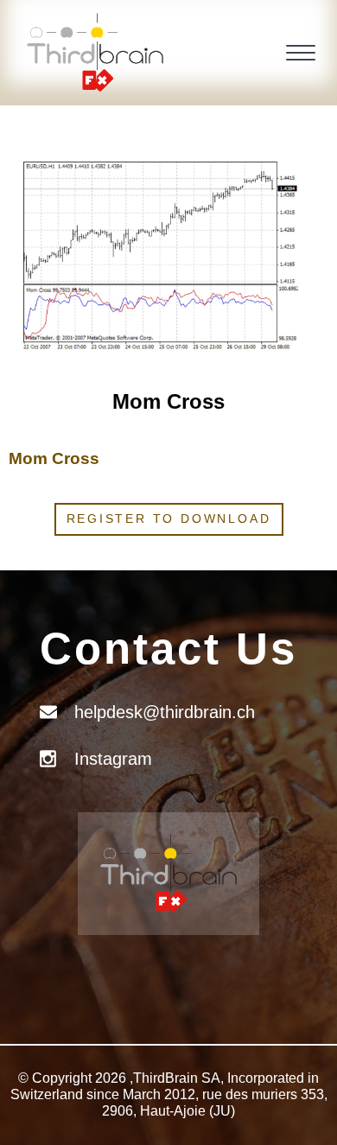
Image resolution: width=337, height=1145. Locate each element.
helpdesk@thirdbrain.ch (164, 712)
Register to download (169, 518)
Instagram (113, 758)
